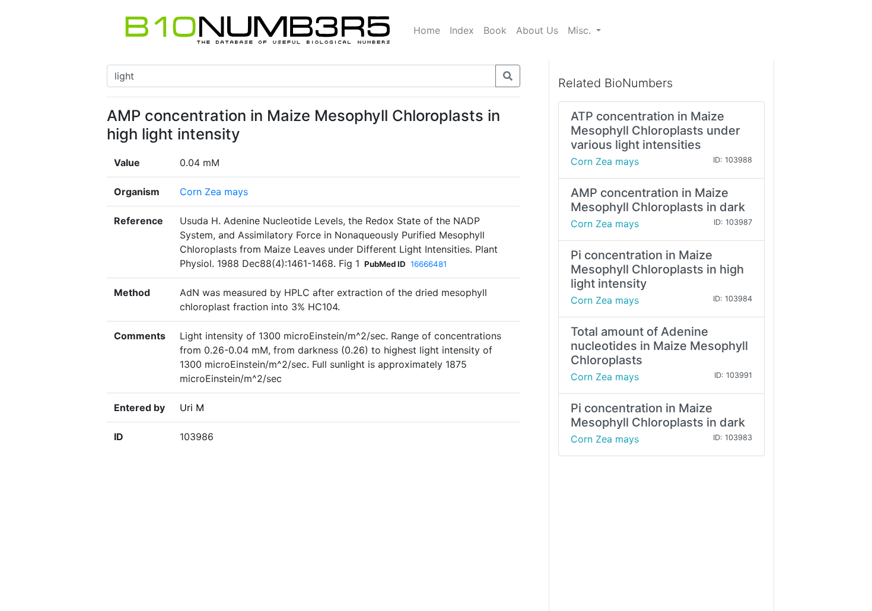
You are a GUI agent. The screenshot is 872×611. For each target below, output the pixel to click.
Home (426, 30)
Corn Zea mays (214, 192)
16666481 (428, 264)
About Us (537, 30)
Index (462, 30)
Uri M (192, 407)
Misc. (581, 30)
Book (495, 30)
